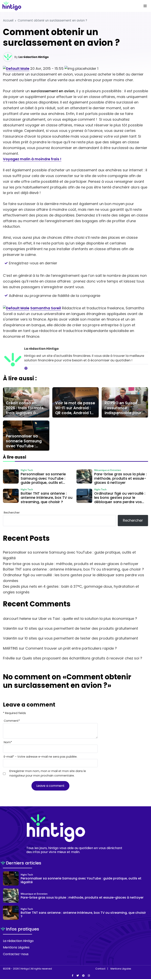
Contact (100, 968)
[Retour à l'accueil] (67, 6)
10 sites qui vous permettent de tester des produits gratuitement (81, 628)
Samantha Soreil (45, 308)
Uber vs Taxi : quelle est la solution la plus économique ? (88, 618)
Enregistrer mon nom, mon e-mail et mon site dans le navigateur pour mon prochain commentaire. (47, 773)
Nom (8, 742)
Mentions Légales (16, 947)
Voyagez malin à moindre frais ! (32, 159)
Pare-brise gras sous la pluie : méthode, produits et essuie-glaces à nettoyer (70, 563)
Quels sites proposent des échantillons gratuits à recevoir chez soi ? (82, 658)
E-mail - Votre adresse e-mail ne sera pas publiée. (40, 757)
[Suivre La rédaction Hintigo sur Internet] (26, 368)
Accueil (8, 20)
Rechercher (12, 513)
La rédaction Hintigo (33, 57)
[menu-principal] (145, 6)
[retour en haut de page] (145, 957)
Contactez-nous (16, 954)
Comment (12, 721)
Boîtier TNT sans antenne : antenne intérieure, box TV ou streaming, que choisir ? (73, 569)
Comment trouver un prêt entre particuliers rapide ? (71, 648)
